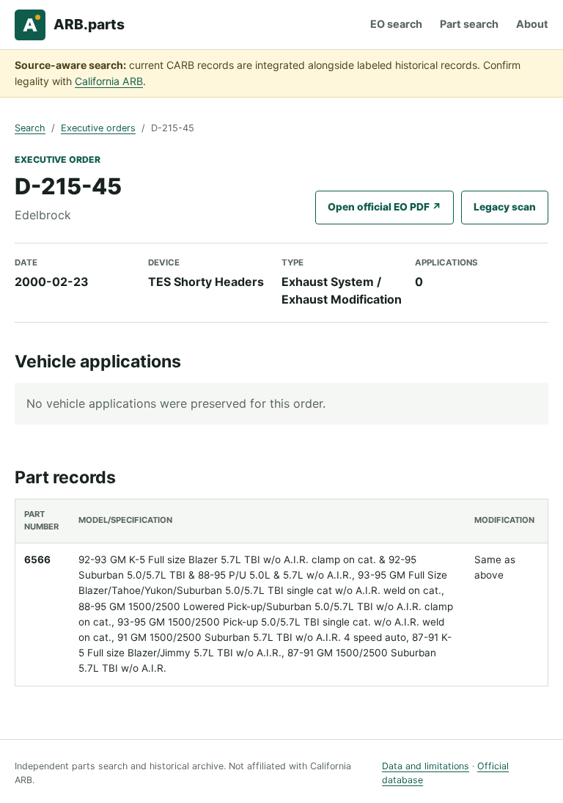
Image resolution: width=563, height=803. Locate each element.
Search (30, 127)
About (532, 24)
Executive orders (98, 127)
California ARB (109, 81)
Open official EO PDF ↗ (384, 207)
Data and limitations (425, 765)
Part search (469, 24)
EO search (396, 24)
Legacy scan (505, 207)
